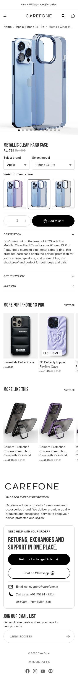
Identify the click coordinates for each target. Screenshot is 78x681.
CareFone (44, 653)
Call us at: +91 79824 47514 (35, 594)
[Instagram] (35, 671)
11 (59, 130)
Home (7, 26)
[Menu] (5, 16)
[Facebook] (27, 671)
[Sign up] (68, 636)
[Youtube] (43, 671)
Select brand (12, 157)
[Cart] (73, 15)
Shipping (9, 285)
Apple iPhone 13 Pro (30, 26)
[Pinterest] (50, 671)
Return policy (13, 276)
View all (69, 305)
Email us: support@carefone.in (37, 586)
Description (12, 234)
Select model (41, 157)
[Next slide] (70, 342)
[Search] (63, 15)
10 (55, 130)
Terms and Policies (39, 661)
